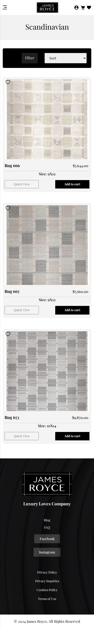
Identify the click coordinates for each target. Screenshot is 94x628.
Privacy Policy (47, 572)
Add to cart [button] (72, 184)
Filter (29, 57)
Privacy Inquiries (47, 581)
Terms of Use (47, 599)
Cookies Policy (47, 590)
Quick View (22, 184)
